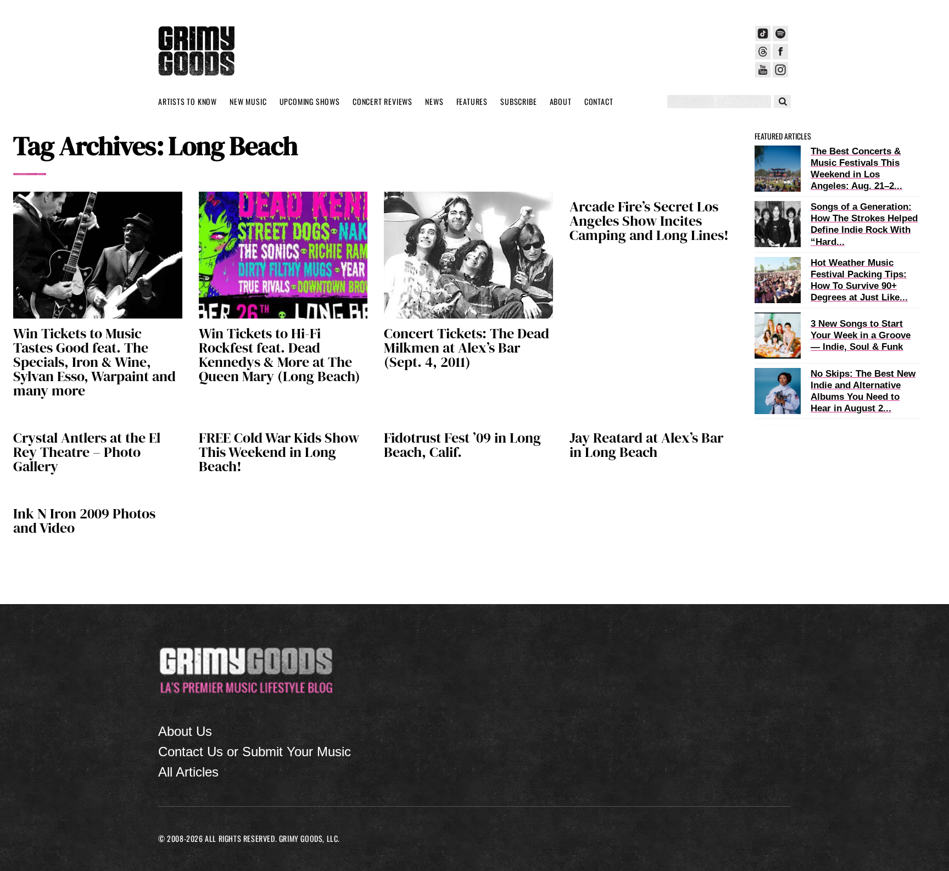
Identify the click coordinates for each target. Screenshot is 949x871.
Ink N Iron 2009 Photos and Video (84, 520)
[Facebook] (780, 51)
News (434, 101)
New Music (248, 101)
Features (472, 101)
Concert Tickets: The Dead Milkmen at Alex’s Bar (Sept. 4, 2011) (466, 347)
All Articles (188, 771)
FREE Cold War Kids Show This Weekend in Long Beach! (279, 452)
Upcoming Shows (310, 101)
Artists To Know (187, 101)
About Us (185, 731)
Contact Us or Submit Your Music (254, 751)
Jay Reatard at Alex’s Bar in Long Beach (646, 445)
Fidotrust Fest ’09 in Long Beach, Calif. (462, 445)
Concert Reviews (382, 101)
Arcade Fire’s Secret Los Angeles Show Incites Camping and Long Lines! (649, 220)
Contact (598, 101)
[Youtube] (763, 69)
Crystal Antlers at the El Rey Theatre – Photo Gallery (86, 452)
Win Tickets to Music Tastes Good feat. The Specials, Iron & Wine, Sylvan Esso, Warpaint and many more (94, 362)
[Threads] (763, 51)
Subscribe (518, 101)
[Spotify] (780, 33)
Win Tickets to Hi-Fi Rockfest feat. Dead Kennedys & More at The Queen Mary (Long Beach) (279, 354)
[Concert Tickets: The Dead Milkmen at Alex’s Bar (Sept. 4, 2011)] (468, 255)
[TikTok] (763, 33)
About (561, 101)
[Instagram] (780, 69)
